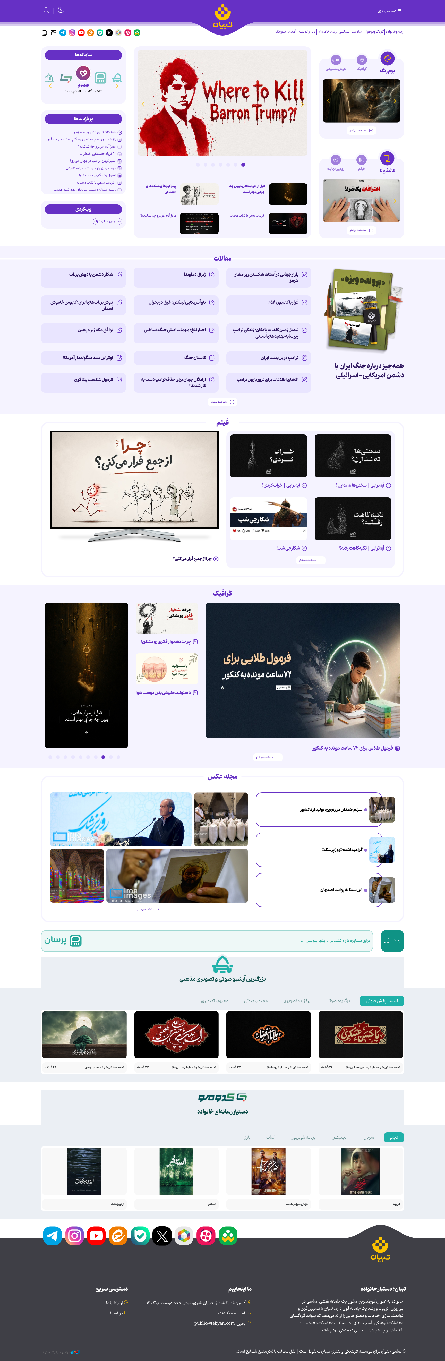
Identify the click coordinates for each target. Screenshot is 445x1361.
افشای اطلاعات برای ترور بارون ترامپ (267, 379)
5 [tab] (213, 164)
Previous (302, 104)
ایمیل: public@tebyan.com (220, 1323)
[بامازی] (49, 78)
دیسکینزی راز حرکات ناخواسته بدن (91, 168)
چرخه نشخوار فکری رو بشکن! (166, 641)
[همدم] (101, 78)
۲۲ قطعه (50, 1067)
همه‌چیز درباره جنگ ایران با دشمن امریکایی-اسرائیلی (369, 371)
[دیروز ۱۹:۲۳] (288, 223)
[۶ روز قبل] (167, 618)
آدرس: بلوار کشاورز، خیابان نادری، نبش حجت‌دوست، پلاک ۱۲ (196, 1303)
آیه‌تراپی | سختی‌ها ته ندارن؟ (360, 485)
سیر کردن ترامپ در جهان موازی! (93, 161)
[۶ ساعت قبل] (382, 890)
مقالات (223, 259)
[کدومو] (83, 73)
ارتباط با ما (114, 1303)
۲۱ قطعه (326, 1067)
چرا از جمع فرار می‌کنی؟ (192, 558)
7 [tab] (198, 164)
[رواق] (66, 78)
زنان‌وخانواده (394, 32)
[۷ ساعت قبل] (222, 103)
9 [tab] (58, 757)
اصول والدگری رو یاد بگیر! (97, 175)
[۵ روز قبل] (134, 480)
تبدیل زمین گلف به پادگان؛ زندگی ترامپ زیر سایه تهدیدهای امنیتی (265, 333)
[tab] (387, 64)
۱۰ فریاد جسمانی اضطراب (98, 154)
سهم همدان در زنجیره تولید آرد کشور (331, 809)
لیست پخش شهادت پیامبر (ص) (104, 1067)
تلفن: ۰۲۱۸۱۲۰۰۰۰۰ (232, 1313)
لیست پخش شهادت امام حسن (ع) (194, 1067)
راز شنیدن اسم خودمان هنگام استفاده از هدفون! (81, 139)
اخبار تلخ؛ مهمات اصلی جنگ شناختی (175, 330)
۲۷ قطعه (143, 1067)
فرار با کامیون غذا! (283, 302)
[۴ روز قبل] (353, 518)
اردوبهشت (117, 1204)
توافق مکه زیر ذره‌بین (95, 330)
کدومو (83, 85)
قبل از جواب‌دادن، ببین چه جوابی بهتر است (247, 189)
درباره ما (116, 1313)
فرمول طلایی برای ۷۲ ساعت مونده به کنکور (353, 748)
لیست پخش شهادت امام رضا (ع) (287, 1067)
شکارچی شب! (288, 548)
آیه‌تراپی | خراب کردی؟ (281, 485)
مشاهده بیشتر (358, 130)
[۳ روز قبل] (268, 455)
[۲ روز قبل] (353, 455)
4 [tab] (220, 164)
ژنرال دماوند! (195, 274)
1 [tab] (243, 164)
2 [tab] (235, 164)
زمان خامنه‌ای (327, 32)
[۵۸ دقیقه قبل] (382, 810)
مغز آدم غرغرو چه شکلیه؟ (158, 215)
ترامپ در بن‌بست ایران (279, 358)
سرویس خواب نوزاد (107, 221)
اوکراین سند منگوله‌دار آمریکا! (88, 358)
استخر (212, 1204)
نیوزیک (280, 32)
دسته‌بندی (387, 11)
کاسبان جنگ (195, 358)
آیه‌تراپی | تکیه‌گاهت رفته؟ (361, 548)
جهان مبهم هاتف (297, 1204)
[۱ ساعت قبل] (382, 850)
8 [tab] (65, 757)
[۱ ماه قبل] (361, 200)
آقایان (292, 32)
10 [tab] (50, 757)
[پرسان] (118, 78)
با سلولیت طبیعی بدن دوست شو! (163, 692)
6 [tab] (205, 164)
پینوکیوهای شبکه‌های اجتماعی (161, 189)
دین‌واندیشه (306, 32)
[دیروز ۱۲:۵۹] (199, 223)
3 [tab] (228, 164)
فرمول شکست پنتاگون (93, 379)
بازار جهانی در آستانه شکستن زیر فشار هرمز (266, 277)
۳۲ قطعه (235, 1067)
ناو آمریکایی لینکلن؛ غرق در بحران (177, 302)
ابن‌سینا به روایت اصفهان (341, 890)
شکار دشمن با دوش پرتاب (91, 274)
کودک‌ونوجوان (373, 32)
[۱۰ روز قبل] (361, 101)
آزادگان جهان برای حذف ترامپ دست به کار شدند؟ (173, 382)
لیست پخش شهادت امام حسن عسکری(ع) (373, 1067)
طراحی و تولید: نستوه (57, 1352)
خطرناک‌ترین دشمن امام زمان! (94, 132)
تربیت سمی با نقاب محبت (247, 215)
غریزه (396, 1204)
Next (143, 104)
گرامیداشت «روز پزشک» (342, 849)
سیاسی (344, 32)
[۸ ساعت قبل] (288, 194)
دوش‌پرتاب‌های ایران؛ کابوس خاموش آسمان (81, 305)
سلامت (357, 32)
